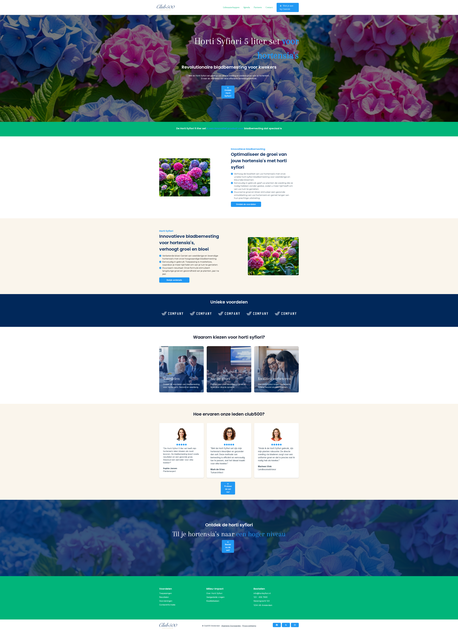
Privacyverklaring (249, 626)
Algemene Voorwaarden (231, 626)
